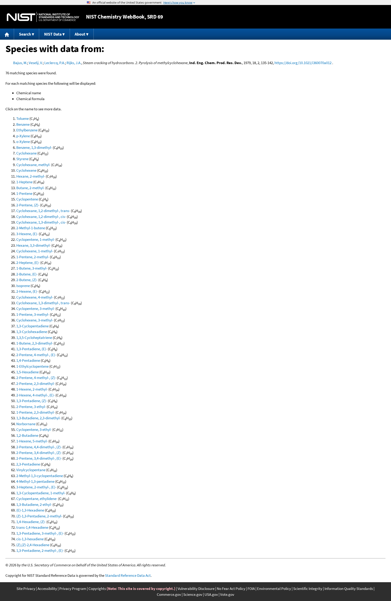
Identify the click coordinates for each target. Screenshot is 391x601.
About (80, 34)
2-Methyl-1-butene (30, 227)
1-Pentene (24, 193)
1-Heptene (24, 181)
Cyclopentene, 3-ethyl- (34, 429)
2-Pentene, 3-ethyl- (31, 406)
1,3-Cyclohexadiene (31, 331)
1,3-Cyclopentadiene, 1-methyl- (40, 492)
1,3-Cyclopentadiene (32, 325)
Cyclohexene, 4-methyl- (34, 297)
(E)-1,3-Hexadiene (30, 510)
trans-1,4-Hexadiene (32, 527)
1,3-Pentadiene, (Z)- (31, 400)
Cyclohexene (26, 170)
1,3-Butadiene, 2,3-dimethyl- (38, 417)
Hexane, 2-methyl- (30, 176)
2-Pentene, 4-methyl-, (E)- (36, 354)
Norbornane (26, 423)
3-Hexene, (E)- (27, 233)
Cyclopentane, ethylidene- (36, 498)
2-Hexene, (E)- (27, 291)
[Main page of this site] (7, 34)
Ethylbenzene (27, 130)
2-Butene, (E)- (27, 274)
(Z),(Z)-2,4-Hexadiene (32, 544)
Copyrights (97, 588)
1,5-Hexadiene (27, 371)
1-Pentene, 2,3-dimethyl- (35, 412)
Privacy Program (72, 588)
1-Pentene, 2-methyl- (32, 256)
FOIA (251, 588)
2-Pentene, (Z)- (27, 205)
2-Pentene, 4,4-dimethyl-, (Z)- (39, 446)
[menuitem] (7, 34)
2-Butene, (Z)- (27, 279)
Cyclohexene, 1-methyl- (34, 251)
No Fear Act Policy (231, 588)
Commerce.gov (169, 594)
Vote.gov (227, 594)
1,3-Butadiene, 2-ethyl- (34, 504)
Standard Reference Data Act (128, 575)
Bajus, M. (20, 62)
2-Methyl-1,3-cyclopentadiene (39, 475)
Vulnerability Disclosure (196, 588)
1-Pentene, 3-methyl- (32, 314)
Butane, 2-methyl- (30, 187)
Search (25, 34)
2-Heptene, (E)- (28, 262)
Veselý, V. (36, 62)
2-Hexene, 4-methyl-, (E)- (35, 395)
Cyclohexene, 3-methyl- (34, 320)
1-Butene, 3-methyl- (31, 268)
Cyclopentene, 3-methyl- (35, 308)
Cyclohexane (26, 153)
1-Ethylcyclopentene (32, 366)
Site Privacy (26, 588)
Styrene (22, 158)
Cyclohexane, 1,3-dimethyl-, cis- (41, 222)
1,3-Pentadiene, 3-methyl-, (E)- (40, 533)
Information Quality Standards (348, 588)
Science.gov (192, 594)
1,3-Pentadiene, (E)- (31, 348)
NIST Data (53, 34)
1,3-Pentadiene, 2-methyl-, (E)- (40, 550)
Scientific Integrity (307, 588)
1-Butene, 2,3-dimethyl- (34, 343)
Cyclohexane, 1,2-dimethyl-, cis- (41, 216)
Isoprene (23, 285)
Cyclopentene (27, 199)
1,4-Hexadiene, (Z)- (31, 521)
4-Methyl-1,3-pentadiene (35, 481)
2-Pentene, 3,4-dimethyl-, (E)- (39, 458)
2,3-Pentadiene (28, 464)
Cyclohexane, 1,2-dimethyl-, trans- (43, 210)
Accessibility (47, 588)
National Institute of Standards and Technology (43, 17)
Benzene (23, 124)
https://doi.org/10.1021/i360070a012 (302, 62)
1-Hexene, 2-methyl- (32, 389)
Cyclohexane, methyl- (33, 164)
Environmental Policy (274, 588)
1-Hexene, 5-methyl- (32, 441)
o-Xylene (23, 141)
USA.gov (211, 594)
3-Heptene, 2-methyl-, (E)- (36, 487)
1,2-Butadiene (27, 435)
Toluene (22, 118)
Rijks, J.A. (74, 62)
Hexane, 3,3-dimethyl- (33, 245)
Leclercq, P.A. (54, 62)
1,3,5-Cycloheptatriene (34, 337)
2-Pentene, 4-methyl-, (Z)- (36, 377)
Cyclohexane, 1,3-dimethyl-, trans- (43, 302)
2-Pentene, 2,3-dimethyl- (35, 383)
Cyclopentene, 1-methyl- (35, 239)
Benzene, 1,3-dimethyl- (34, 147)
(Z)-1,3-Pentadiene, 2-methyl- (39, 516)
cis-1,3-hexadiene (30, 538)
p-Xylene (23, 135)
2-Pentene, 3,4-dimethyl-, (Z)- (39, 452)
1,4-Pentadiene (28, 360)
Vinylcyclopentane (30, 469)
